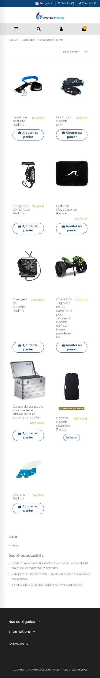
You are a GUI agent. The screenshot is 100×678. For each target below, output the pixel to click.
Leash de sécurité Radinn (20, 120)
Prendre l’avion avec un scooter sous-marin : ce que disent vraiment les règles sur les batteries (49, 565)
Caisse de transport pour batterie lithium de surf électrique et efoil (28, 412)
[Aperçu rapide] (34, 110)
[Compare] (28, 110)
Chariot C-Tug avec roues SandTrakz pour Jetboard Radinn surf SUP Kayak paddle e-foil (64, 318)
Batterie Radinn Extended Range (63, 423)
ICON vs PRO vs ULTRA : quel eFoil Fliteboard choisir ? (47, 585)
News (15, 545)
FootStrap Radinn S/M (64, 120)
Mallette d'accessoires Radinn (66, 209)
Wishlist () (68, 3)
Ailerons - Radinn (20, 496)
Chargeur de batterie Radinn (20, 304)
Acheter (72, 437)
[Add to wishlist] (23, 110)
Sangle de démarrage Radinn (21, 209)
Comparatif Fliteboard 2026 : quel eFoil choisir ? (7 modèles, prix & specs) (51, 576)
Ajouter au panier (30, 135)
